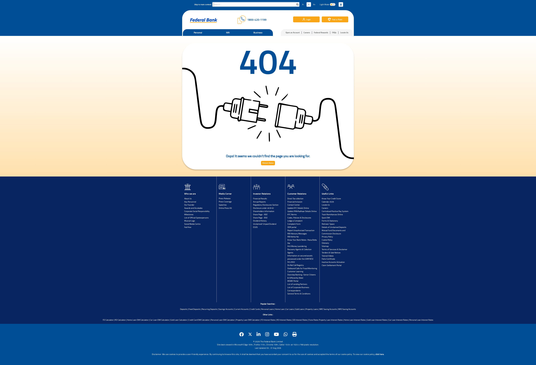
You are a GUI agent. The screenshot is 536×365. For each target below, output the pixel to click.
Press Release (224, 198)
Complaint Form (294, 224)
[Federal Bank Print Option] (294, 334)
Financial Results (260, 198)
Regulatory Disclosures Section (265, 204)
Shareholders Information (263, 211)
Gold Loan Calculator (178, 320)
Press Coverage (225, 201)
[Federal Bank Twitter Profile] (250, 334)
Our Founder (189, 204)
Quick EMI (326, 217)
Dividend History (260, 220)
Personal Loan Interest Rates (421, 320)
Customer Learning (295, 271)
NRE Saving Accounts (328, 309)
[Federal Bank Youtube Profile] (276, 334)
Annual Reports (259, 201)
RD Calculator (120, 320)
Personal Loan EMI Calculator (223, 320)
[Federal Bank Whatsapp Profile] (286, 334)
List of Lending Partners (297, 284)
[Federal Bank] (203, 20)
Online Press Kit (225, 208)
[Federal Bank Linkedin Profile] (258, 334)
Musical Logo (189, 220)
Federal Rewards (321, 32)
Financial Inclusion (294, 201)
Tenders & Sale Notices (331, 252)
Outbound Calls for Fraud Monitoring (302, 268)
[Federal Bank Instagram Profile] (267, 334)
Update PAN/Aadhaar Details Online (302, 211)
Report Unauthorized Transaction (300, 230)
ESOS (255, 227)
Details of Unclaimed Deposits (334, 227)
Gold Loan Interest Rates (377, 320)
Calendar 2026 (328, 201)
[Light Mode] (332, 4)
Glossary (325, 243)
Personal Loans (267, 309)
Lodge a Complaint (294, 220)
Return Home (268, 163)
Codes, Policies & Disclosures (299, 217)
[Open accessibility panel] (341, 4)
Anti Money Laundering (297, 246)
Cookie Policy (327, 239)
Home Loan (279, 309)
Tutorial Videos (328, 255)
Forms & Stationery (330, 220)
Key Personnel (190, 201)
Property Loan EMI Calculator (248, 320)
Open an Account (293, 32)
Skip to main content (202, 4)
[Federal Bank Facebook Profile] (241, 334)
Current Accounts (241, 309)
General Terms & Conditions (298, 293)
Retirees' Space (328, 224)
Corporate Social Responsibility (197, 211)
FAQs (334, 32)
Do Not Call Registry (295, 265)
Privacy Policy (327, 236)
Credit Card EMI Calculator (199, 320)
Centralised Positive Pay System (335, 211)
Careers (307, 32)
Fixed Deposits (194, 309)
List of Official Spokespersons (196, 217)
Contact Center (293, 204)
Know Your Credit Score (331, 198)
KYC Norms (292, 214)
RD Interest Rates (284, 320)
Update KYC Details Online (298, 208)
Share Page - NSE (260, 214)
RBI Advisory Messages (297, 233)
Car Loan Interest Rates (398, 320)
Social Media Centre (192, 224)
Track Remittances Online (332, 214)
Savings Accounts (226, 309)
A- (303, 4)
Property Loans (312, 309)
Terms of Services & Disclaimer (334, 249)
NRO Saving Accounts (347, 309)
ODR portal (291, 227)
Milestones (188, 214)
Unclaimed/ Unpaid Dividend (264, 224)
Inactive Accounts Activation (333, 262)
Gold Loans (299, 309)
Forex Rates (313, 320)
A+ (314, 4)
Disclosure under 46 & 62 (263, 208)
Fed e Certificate (328, 258)
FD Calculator (108, 320)
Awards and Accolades (193, 208)
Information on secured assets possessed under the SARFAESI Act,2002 (300, 258)
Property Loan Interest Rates (331, 320)
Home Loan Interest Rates (355, 320)
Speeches (223, 204)
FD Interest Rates (268, 320)
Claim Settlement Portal (331, 265)
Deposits (183, 309)
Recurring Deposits (209, 309)
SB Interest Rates (300, 320)
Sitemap (325, 246)
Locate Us (344, 32)
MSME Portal (292, 281)
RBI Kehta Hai (293, 236)
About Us (188, 198)
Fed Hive (187, 227)
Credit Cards (255, 309)
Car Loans (290, 309)
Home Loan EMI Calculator (138, 320)
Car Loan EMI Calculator (159, 320)
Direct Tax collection (295, 198)
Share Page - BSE (260, 217)
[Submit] (297, 4)
